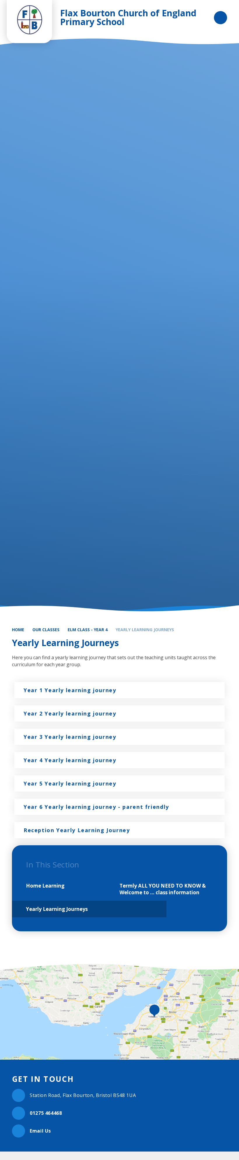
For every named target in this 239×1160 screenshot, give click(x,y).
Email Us (40, 1131)
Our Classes (45, 629)
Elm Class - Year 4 (88, 629)
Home (18, 629)
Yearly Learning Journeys (145, 629)
